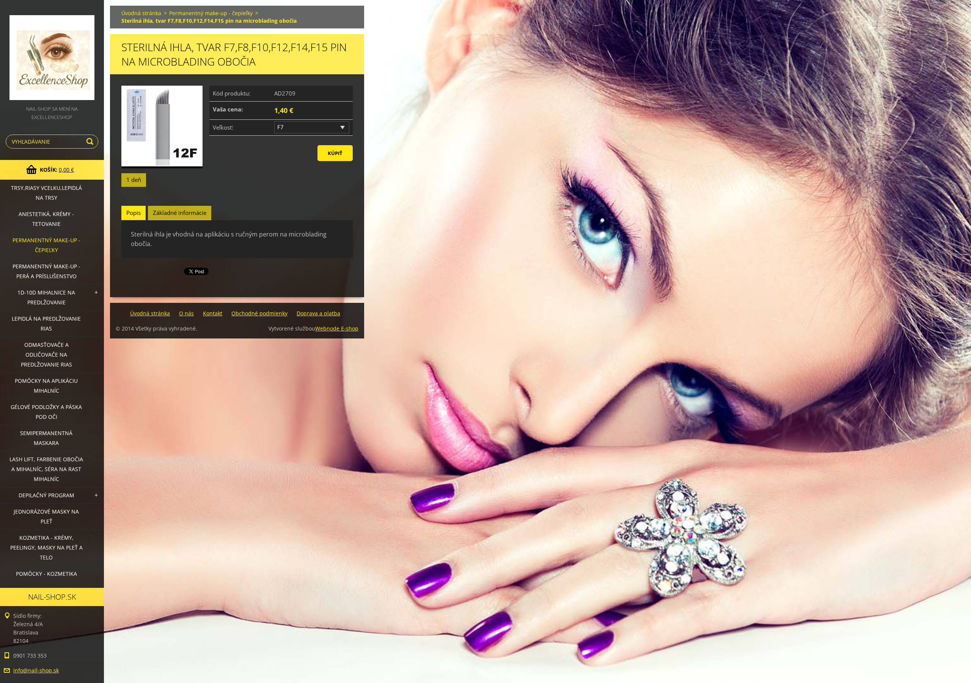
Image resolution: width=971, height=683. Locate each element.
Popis (133, 212)
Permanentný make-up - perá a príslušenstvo (46, 271)
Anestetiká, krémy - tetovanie (46, 218)
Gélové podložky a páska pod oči (46, 411)
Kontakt (212, 313)
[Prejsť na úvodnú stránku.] (52, 52)
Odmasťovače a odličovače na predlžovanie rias (46, 354)
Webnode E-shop (336, 328)
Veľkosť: (223, 127)
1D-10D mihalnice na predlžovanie (46, 297)
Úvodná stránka (141, 13)
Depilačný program (46, 495)
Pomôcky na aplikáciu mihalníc (46, 385)
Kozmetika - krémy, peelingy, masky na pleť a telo (46, 547)
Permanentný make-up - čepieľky (46, 245)
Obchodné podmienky (259, 313)
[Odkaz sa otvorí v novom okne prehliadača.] (162, 127)
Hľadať (91, 141)
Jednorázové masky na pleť (46, 516)
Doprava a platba (318, 313)
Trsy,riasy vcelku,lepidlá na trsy (46, 192)
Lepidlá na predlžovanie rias (46, 323)
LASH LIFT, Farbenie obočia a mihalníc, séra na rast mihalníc (46, 469)
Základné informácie (179, 212)
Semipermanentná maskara (46, 437)
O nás (186, 313)
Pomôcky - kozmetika (46, 573)
